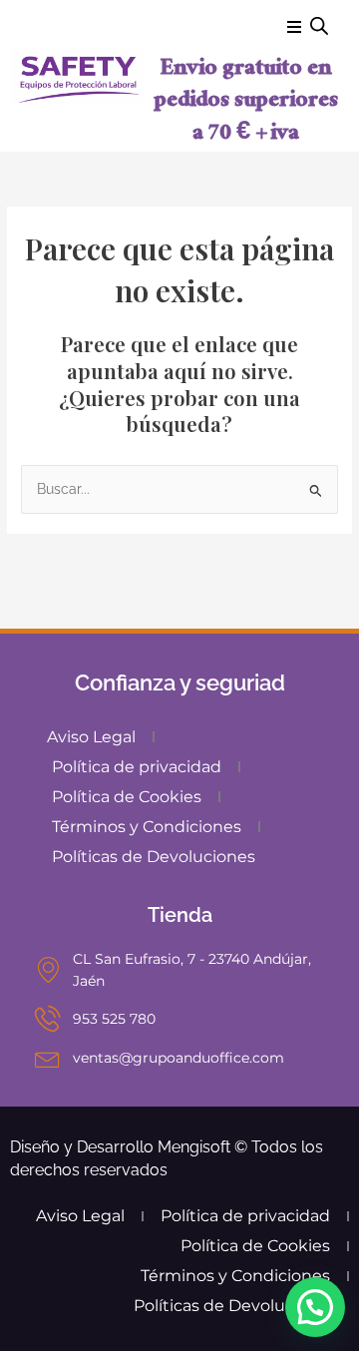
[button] (315, 1307)
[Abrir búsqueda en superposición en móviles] (319, 26)
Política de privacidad (136, 766)
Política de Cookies (126, 796)
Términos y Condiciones (146, 826)
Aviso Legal (91, 736)
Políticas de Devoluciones (153, 856)
